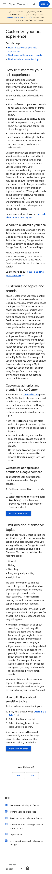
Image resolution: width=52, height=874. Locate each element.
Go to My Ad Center (18, 513)
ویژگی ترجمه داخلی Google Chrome (20, 17)
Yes (18, 775)
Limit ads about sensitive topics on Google (26, 843)
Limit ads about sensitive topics (25, 59)
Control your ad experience (23, 812)
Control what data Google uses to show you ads (26, 826)
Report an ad (16, 834)
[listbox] (14, 868)
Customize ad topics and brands (25, 55)
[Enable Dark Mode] (27, 868)
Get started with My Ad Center (24, 805)
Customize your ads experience (26, 818)
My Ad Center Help (19, 4)
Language (12, 865)
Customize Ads (31, 394)
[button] (4, 4)
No (32, 775)
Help (7, 798)
